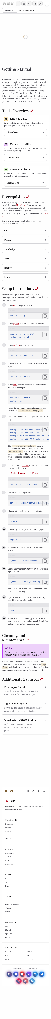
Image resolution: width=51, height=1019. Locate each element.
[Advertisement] (25, 761)
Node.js (16, 345)
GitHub (29, 952)
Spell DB (8, 933)
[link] (9, 791)
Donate (7, 959)
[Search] (34, 3)
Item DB (8, 926)
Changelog (9, 864)
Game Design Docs (12, 904)
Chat (7, 955)
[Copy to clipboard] (45, 316)
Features (30, 959)
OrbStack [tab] (34, 473)
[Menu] (47, 4)
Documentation (10, 853)
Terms (7, 882)
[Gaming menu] (29, 3)
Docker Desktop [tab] (17, 472)
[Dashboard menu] (18, 3)
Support (8, 838)
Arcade (7, 900)
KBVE (21, 968)
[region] (28, 434)
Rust (15, 384)
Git (14, 305)
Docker (25, 465)
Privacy (8, 879)
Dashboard (9, 824)
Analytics (8, 831)
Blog (7, 860)
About (29, 955)
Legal (7, 886)
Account (8, 835)
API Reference (10, 857)
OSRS (7, 937)
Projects (8, 827)
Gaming (8, 908)
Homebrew (21, 205)
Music (7, 911)
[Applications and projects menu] (23, 3)
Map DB (8, 930)
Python (16, 323)
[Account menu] (40, 3)
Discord (8, 952)
